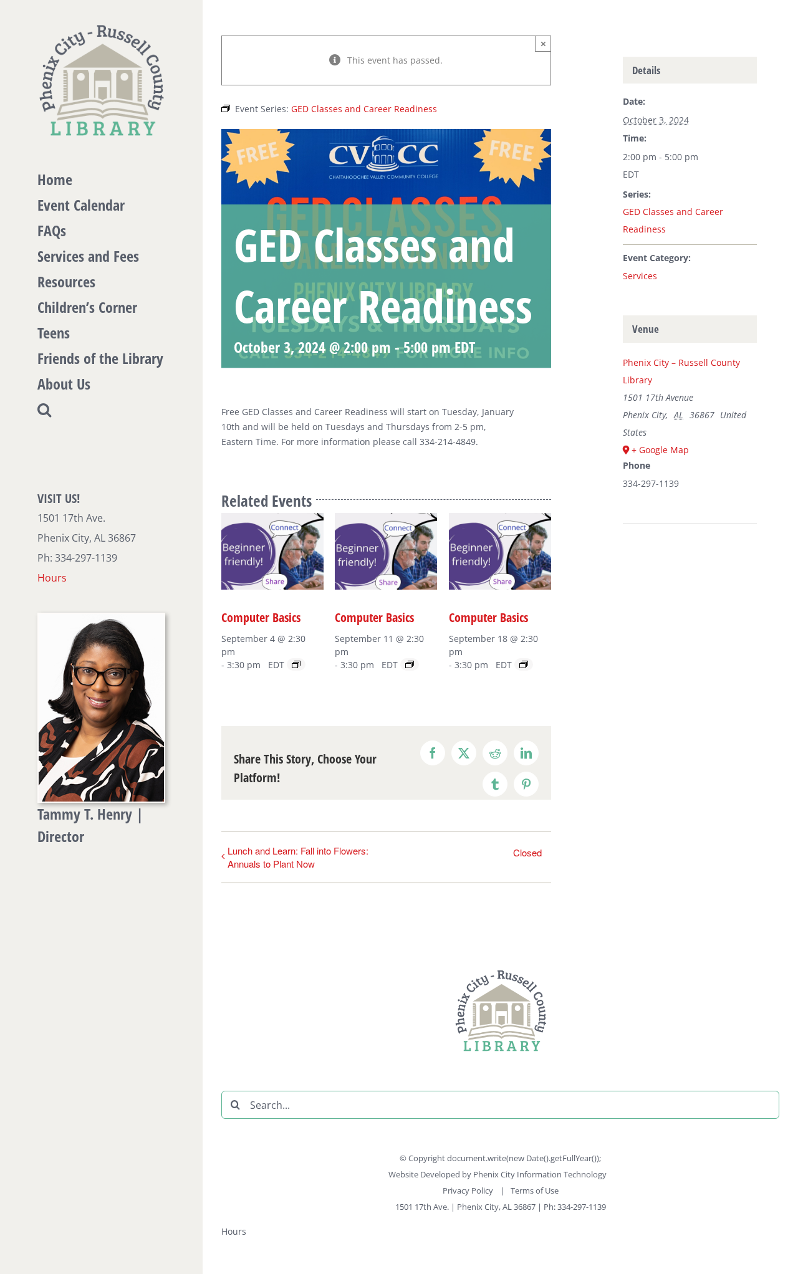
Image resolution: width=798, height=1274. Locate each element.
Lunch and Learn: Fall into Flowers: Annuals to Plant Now (298, 857)
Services (640, 276)
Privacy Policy (469, 1190)
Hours (52, 578)
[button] (101, 410)
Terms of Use (535, 1190)
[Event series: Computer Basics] (296, 664)
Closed (527, 852)
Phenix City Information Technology (540, 1174)
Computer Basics (260, 617)
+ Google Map (660, 450)
